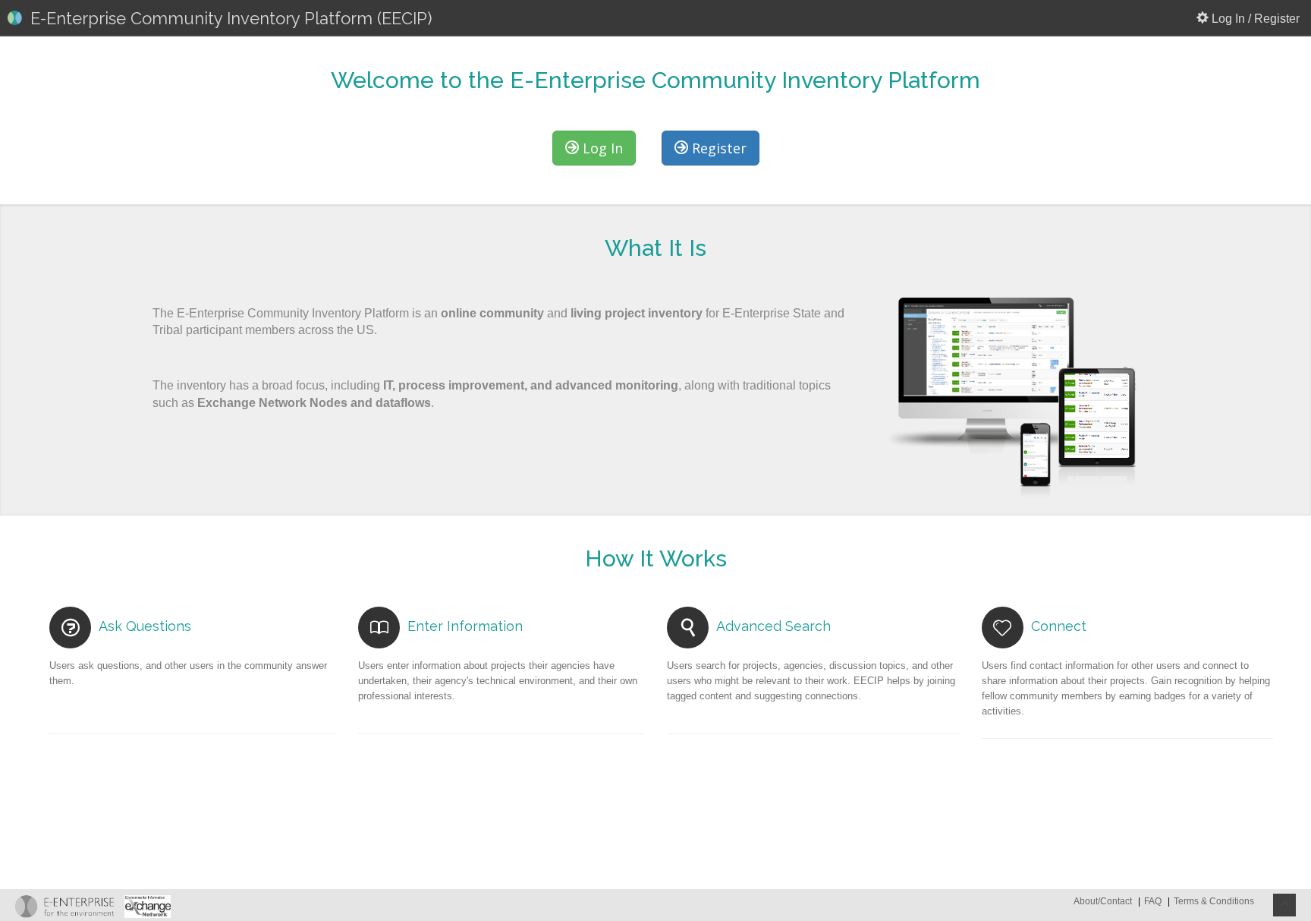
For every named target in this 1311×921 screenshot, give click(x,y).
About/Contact (1104, 901)
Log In (601, 148)
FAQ (1153, 901)
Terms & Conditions (1214, 901)
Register (717, 148)
